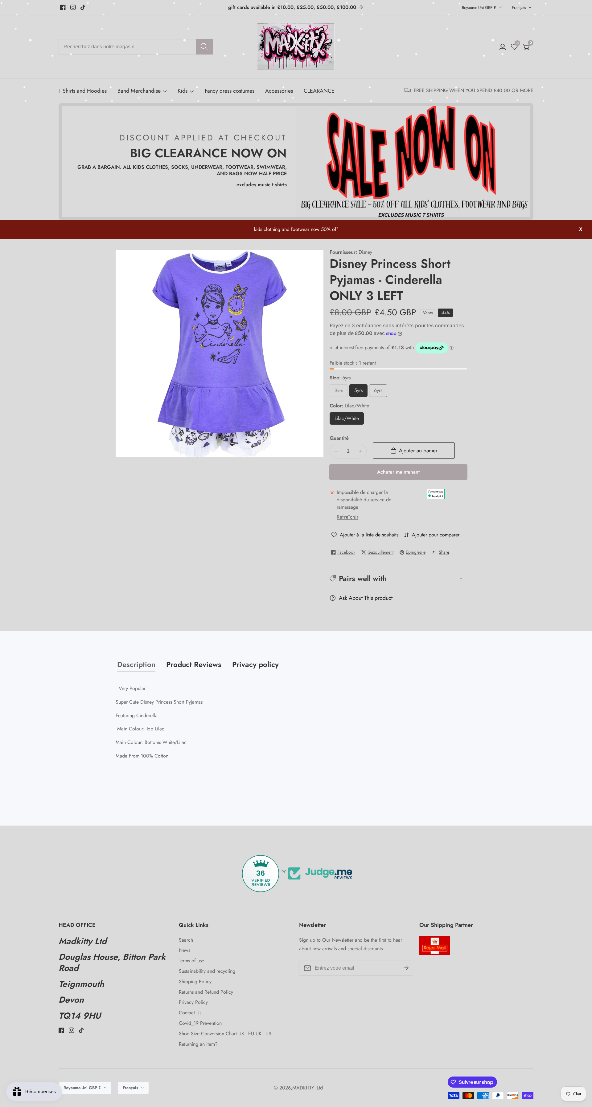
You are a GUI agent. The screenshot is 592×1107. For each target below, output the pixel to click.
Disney (365, 252)
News (184, 950)
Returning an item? (198, 1044)
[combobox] (136, 47)
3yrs (341, 392)
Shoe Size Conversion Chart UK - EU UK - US (225, 1033)
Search (186, 939)
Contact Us (190, 1012)
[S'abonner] (406, 968)
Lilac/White (349, 419)
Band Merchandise (139, 91)
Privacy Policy (193, 1002)
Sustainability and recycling (207, 971)
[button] (398, 578)
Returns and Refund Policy (206, 992)
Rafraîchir (347, 516)
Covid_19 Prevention (200, 1023)
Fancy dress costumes (229, 91)
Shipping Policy (195, 981)
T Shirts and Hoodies (83, 91)
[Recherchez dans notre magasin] (204, 47)
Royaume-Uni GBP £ (479, 7)
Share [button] (444, 552)
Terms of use (191, 960)
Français (519, 7)
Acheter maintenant (398, 471)
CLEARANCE (319, 91)
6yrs (380, 392)
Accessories (279, 91)
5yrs (360, 392)
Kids (182, 91)
